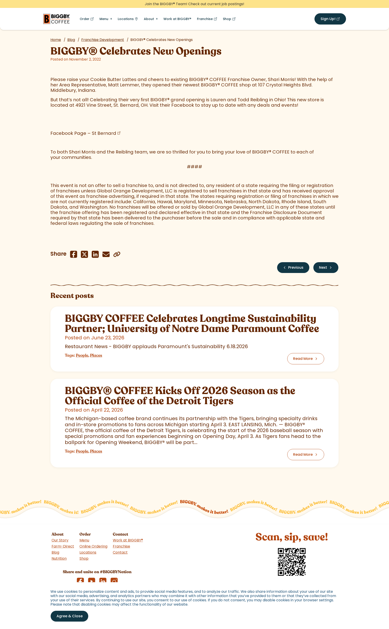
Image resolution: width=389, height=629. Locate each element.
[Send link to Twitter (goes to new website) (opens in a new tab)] (84, 254)
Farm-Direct (63, 546)
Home (55, 39)
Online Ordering (93, 546)
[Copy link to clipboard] (116, 254)
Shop (230, 20)
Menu (104, 19)
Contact (120, 552)
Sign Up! (333, 19)
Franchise (208, 20)
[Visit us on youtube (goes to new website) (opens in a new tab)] (91, 581)
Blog (71, 39)
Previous (295, 267)
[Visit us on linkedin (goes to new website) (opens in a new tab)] (103, 581)
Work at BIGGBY (177, 19)
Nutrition (59, 558)
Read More (303, 358)
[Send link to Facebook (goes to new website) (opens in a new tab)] (73, 254)
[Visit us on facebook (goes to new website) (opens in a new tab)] (80, 581)
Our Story (60, 540)
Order (88, 20)
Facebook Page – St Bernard (83, 133)
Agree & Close (70, 616)
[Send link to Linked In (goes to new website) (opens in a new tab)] (95, 254)
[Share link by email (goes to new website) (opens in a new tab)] (106, 254)
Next (323, 267)
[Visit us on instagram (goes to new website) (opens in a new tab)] (114, 581)
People (82, 355)
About (149, 19)
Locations (126, 19)
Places (96, 355)
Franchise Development (102, 39)
